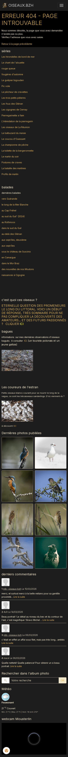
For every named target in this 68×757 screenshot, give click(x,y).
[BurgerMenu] (61, 5)
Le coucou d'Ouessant (13, 139)
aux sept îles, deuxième (14, 239)
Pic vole (6, 86)
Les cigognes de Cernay (14, 109)
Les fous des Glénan (12, 103)
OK (62, 680)
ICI (25, 340)
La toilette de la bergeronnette (18, 150)
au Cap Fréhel (9, 210)
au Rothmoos (8, 222)
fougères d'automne (12, 74)
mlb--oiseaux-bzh (12, 589)
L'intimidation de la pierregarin (17, 121)
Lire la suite (19, 596)
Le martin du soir (10, 156)
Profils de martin (10, 174)
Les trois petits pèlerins (14, 97)
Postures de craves (12, 162)
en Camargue (9, 257)
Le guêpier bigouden (13, 80)
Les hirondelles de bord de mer (18, 56)
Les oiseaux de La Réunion (16, 127)
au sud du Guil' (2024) (13, 216)
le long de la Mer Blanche (15, 204)
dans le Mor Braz (10, 263)
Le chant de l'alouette (13, 62)
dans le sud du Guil (11, 228)
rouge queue (8, 68)
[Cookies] (6, 750)
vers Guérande (9, 198)
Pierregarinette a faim (13, 115)
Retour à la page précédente (17, 44)
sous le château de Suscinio (16, 251)
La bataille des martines (14, 168)
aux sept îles (8, 245)
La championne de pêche (15, 144)
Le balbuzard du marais (14, 133)
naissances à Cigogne (13, 275)
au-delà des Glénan (12, 234)
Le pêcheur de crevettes (15, 92)
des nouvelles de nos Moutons (18, 269)
